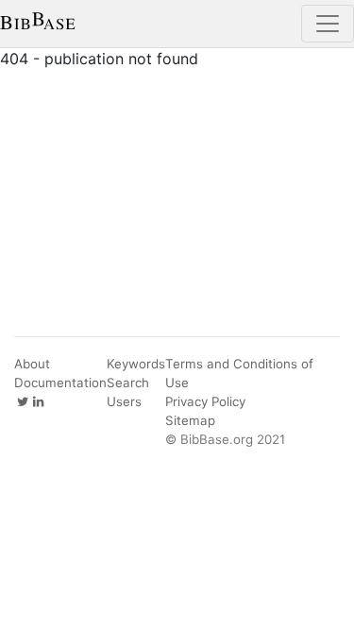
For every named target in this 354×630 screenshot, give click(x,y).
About (32, 363)
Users (124, 401)
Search (128, 382)
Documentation (60, 382)
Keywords (136, 363)
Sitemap (190, 420)
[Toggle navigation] (327, 24)
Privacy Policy (205, 401)
